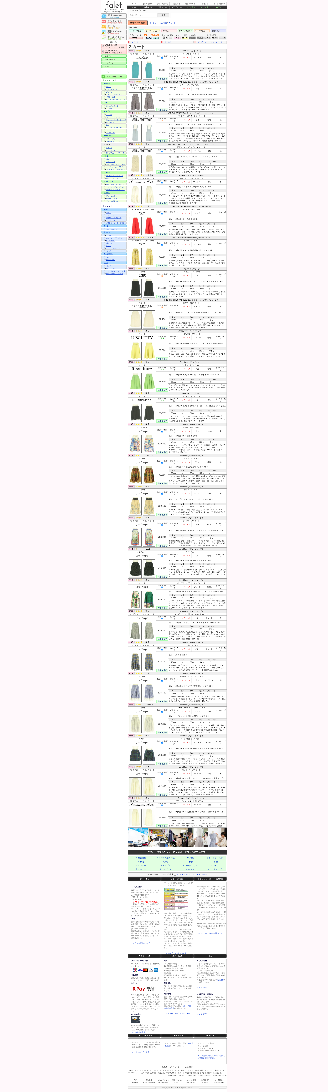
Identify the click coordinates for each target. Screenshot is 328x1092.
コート (108, 87)
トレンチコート (111, 89)
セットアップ (108, 181)
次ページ (203, 874)
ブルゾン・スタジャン (113, 94)
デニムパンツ (110, 162)
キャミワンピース (112, 178)
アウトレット (114, 20)
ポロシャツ (110, 122)
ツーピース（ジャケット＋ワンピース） (116, 190)
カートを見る (110, 60)
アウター (107, 83)
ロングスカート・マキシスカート (210, 42)
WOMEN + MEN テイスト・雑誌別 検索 (113, 51)
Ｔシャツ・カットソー (111, 232)
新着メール (162, 7)
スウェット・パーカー (113, 127)
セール (111, 26)
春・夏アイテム (116, 37)
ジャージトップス (112, 199)
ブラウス (109, 108)
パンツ (106, 156)
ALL (114, 15)
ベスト (108, 257)
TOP (135, 1080)
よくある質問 (191, 1080)
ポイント (205, 4)
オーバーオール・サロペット (116, 167)
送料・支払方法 (177, 1080)
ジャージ (107, 193)
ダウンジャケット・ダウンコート (116, 100)
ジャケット (110, 92)
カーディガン (108, 136)
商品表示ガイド (191, 4)
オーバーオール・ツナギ (114, 274)
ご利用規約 (219, 1080)
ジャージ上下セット (113, 196)
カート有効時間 (219, 4)
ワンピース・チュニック (114, 176)
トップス (107, 111)
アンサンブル (110, 133)
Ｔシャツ (109, 115)
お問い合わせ (219, 1083)
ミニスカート (170, 42)
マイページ (109, 63)
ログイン (108, 56)
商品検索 (149, 1080)
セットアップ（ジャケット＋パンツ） (116, 187)
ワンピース (107, 172)
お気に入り (109, 66)
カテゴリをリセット (114, 76)
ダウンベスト (110, 97)
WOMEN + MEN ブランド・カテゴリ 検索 (114, 46)
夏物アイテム (114, 31)
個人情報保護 (163, 1083)
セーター (109, 130)
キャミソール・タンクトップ (116, 120)
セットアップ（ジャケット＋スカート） (116, 185)
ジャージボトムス (112, 201)
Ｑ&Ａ (134, 4)
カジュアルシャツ (112, 106)
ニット (108, 125)
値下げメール (177, 7)
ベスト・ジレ (110, 139)
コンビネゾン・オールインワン (116, 169)
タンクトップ (110, 241)
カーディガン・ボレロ (113, 141)
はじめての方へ (163, 1080)
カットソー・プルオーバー (115, 117)
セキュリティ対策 (149, 1083)
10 (197, 874)
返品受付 (205, 1083)
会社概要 (135, 1083)
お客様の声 (205, 1080)
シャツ (106, 102)
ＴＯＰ (134, 7)
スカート (135, 42)
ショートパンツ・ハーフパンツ (116, 164)
